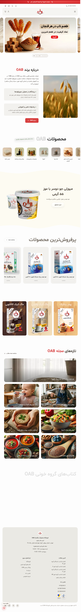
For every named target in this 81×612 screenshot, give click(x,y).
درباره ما (28, 570)
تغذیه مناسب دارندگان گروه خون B (58, 562)
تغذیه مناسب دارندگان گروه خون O (58, 570)
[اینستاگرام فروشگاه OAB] (9, 605)
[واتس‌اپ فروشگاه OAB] (17, 605)
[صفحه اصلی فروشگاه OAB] (40, 11)
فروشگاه (28, 561)
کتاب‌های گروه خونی (25, 564)
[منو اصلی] (75, 11)
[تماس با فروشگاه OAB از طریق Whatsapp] (16, 6)
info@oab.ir (62, 585)
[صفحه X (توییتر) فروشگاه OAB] (13, 605)
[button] (4, 608)
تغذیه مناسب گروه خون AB (59, 574)
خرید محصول (58, 206)
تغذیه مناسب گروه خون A (59, 566)
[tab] (40, 55)
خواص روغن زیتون (61, 577)
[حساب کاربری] (8, 12)
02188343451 (62, 591)
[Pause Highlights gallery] (34, 55)
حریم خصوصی (27, 576)
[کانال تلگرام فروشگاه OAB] (5, 6)
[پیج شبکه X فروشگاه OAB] (12, 6)
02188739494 (62, 588)
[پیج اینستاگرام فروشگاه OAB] (9, 6)
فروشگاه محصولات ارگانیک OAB (40, 538)
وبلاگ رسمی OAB (26, 567)
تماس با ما (28, 573)
